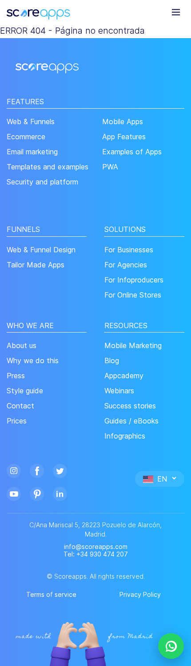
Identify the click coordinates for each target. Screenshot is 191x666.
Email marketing (32, 152)
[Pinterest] (37, 493)
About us (21, 345)
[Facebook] (37, 469)
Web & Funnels (31, 122)
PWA (110, 167)
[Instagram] (14, 469)
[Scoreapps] (47, 68)
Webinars (119, 391)
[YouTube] (14, 493)
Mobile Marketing (133, 345)
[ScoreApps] (38, 11)
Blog (111, 361)
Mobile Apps (122, 122)
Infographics (124, 436)
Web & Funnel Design (41, 250)
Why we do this (33, 361)
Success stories (130, 406)
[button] (159, 478)
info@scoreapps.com (95, 546)
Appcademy (123, 376)
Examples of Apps (132, 152)
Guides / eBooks (131, 421)
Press (16, 376)
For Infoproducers (133, 280)
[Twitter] (60, 469)
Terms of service (51, 594)
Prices (17, 421)
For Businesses (128, 250)
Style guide (25, 391)
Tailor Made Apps (35, 265)
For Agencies (125, 265)
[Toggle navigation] (175, 12)
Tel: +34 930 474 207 (96, 554)
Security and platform (42, 182)
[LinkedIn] (60, 493)
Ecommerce (26, 137)
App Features (124, 137)
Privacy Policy (140, 594)
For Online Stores (132, 295)
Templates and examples (47, 167)
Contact (20, 406)
